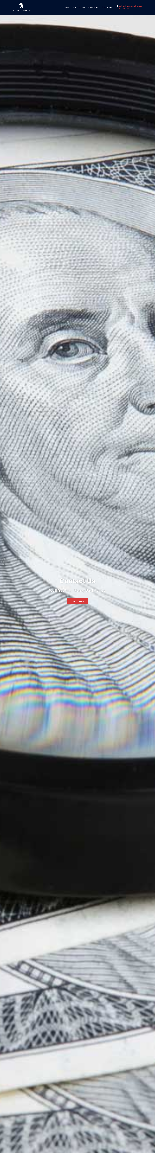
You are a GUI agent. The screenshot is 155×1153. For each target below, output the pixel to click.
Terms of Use (107, 7)
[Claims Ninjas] (22, 7)
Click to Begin (77, 601)
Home (67, 7)
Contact (82, 7)
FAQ (74, 7)
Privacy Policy (93, 7)
